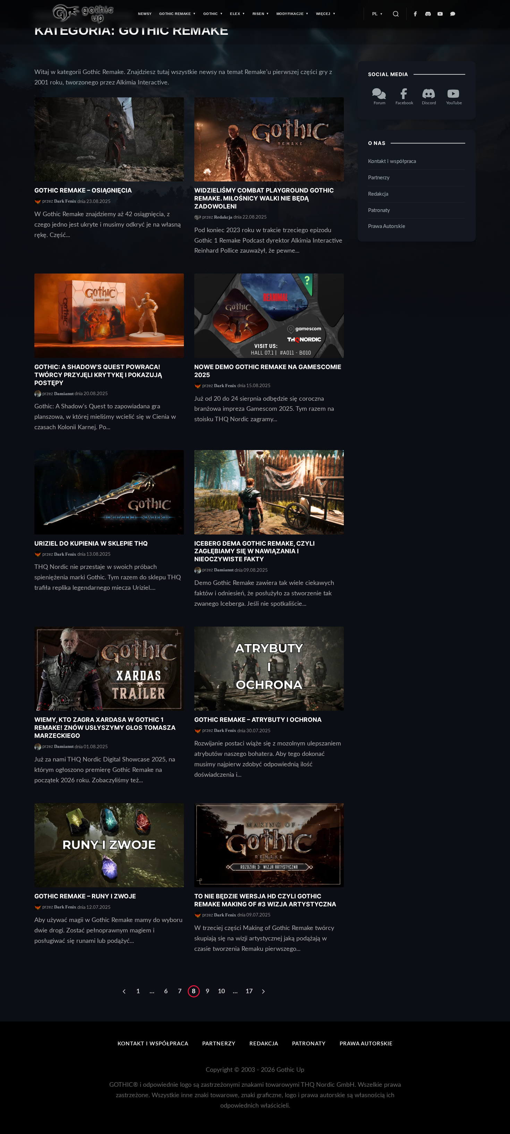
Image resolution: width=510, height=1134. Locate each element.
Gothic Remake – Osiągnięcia (83, 190)
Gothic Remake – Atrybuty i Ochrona (258, 719)
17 (249, 991)
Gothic (210, 14)
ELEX (235, 14)
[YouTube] (440, 14)
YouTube (454, 103)
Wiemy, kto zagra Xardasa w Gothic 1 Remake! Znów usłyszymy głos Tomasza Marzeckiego (105, 727)
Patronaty (379, 210)
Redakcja (223, 217)
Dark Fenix (65, 201)
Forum (379, 103)
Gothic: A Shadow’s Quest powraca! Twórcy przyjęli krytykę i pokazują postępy (98, 374)
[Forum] (453, 14)
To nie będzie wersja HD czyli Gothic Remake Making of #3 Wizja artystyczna (265, 900)
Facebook (404, 103)
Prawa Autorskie (386, 226)
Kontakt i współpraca (392, 161)
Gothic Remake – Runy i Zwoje (85, 896)
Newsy (145, 14)
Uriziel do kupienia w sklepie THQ (91, 543)
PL (375, 13)
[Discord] (428, 14)
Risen (258, 14)
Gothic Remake (175, 14)
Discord (429, 103)
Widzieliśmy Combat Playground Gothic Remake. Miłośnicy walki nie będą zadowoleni (264, 198)
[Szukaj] (396, 14)
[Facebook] (415, 14)
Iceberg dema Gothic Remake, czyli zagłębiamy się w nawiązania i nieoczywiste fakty (254, 551)
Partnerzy (379, 177)
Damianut (64, 393)
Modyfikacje (290, 14)
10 (221, 991)
